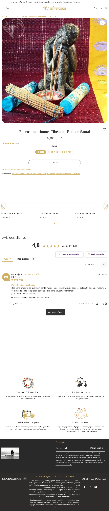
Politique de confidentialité (64, 465)
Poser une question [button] (70, 254)
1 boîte (41, 152)
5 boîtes (67, 152)
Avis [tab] (6, 258)
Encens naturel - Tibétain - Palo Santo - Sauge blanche (33, 174)
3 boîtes (53, 152)
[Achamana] (54, 8)
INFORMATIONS (11, 478)
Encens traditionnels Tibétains (68, 174)
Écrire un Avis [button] (97, 254)
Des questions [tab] (24, 258)
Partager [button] (18, 303)
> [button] (55, 312)
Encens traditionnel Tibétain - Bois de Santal (30, 297)
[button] (104, 129)
